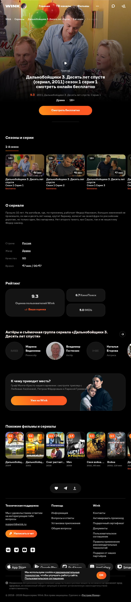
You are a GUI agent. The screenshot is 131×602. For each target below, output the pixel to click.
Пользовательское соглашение (44, 578)
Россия (26, 243)
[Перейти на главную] (16, 6)
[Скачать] (75, 488)
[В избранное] (56, 488)
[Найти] (113, 6)
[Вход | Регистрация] (123, 6)
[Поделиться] (65, 488)
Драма (26, 250)
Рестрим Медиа (90, 595)
